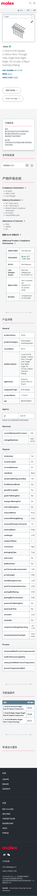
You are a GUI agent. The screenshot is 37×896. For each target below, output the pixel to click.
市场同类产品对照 (8, 819)
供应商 (4, 828)
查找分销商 (6, 814)
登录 (34, 10)
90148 (29, 714)
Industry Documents (11, 200)
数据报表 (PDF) (8, 165)
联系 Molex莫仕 (8, 809)
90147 (29, 708)
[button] (32, 22)
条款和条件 (6, 789)
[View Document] (27, 165)
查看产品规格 (10, 90)
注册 (28, 10)
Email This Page (11, 98)
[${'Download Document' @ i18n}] (32, 165)
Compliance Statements (13, 188)
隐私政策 (5, 784)
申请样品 (5, 833)
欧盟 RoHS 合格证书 (10, 235)
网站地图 (5, 888)
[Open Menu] (34, 3)
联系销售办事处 (7, 823)
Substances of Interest (12, 221)
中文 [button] (21, 10)
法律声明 (5, 779)
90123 (29, 721)
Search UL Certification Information (15, 420)
